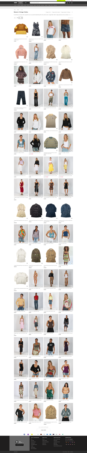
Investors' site (44, 443)
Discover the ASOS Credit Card (58, 445)
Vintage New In (48, 12)
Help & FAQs (68, 0)
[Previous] (44, 12)
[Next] (72, 12)
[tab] (15, 5)
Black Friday (55, 443)
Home (15, 9)
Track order (32, 440)
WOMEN (20, 2)
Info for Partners (56, 444)
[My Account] (67, 2)
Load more (43, 430)
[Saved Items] (69, 2)
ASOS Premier (33, 443)
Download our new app (61, 0)
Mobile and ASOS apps (57, 439)
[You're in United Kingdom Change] (72, 0)
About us (43, 439)
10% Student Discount (34, 444)
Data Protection (33, 447)
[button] (66, 442)
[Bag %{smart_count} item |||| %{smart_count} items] (72, 2)
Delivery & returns (33, 441)
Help (31, 439)
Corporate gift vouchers (57, 441)
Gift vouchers (55, 440)
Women (18, 9)
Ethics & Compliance (33, 448)
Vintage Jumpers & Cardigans (66, 12)
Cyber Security (44, 444)
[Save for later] (27, 37)
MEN (26, 2)
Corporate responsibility (45, 441)
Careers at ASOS (44, 440)
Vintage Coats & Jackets (56, 12)
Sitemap (32, 445)
